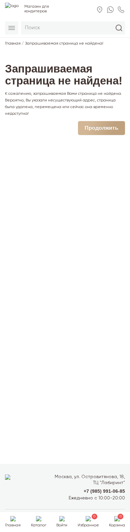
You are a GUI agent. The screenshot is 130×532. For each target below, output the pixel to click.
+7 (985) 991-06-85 (104, 491)
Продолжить (101, 128)
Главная (13, 44)
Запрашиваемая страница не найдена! (64, 44)
